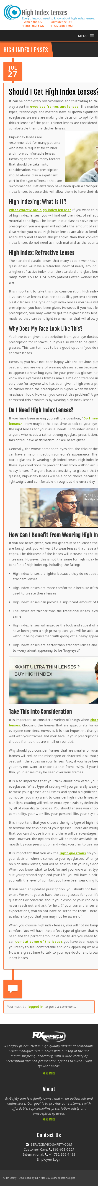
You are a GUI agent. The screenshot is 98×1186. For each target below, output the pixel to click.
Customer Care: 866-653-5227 (49, 1149)
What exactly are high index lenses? (40, 210)
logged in (35, 1006)
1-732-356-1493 (61, 24)
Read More (49, 1073)
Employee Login (49, 1159)
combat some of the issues (39, 941)
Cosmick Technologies (63, 1177)
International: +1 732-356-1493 (49, 1154)
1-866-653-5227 (33, 24)
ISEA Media (41, 1177)
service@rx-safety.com (51, 1144)
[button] (83, 35)
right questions (73, 853)
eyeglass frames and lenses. (54, 106)
